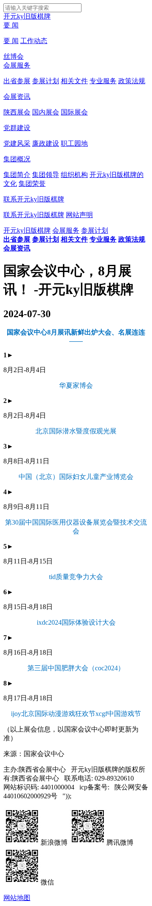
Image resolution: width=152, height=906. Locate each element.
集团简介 (16, 174)
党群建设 (16, 127)
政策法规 (131, 80)
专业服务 (103, 80)
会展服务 (16, 65)
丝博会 (13, 56)
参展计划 (45, 80)
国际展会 (74, 112)
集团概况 (16, 159)
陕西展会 (16, 112)
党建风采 (16, 143)
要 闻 (11, 25)
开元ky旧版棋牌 (27, 16)
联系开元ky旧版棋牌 (33, 199)
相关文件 (74, 80)
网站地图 (16, 897)
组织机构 (74, 174)
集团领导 (45, 174)
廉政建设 (45, 143)
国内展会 (45, 112)
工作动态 (33, 40)
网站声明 (79, 214)
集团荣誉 (32, 183)
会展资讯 (16, 96)
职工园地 (74, 143)
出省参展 (16, 80)
